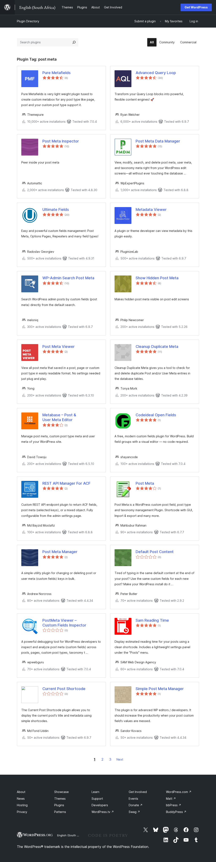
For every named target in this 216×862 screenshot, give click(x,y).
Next (119, 759)
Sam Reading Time (152, 620)
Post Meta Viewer (58, 346)
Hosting (22, 805)
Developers (100, 805)
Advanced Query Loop (156, 73)
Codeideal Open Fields (156, 415)
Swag (134, 812)
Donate (136, 805)
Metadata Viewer (151, 209)
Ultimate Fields (55, 209)
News (21, 798)
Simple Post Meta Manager (160, 688)
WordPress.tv (103, 812)
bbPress (173, 805)
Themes (60, 798)
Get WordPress (196, 7)
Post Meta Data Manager (158, 141)
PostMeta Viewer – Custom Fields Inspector (64, 622)
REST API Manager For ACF (66, 483)
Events (133, 798)
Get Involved (138, 792)
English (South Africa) (71, 835)
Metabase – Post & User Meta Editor (59, 417)
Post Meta (145, 483)
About (21, 792)
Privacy (22, 812)
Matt (171, 798)
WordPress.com (179, 792)
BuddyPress (176, 812)
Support (97, 798)
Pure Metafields (56, 73)
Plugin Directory (28, 21)
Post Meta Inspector (60, 141)
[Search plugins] (74, 42)
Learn (95, 792)
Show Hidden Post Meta (157, 278)
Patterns (60, 812)
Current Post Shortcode (63, 688)
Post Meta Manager (59, 551)
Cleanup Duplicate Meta (157, 346)
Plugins (59, 805)
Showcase (61, 792)
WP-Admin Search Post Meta (68, 278)
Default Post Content (155, 551)
